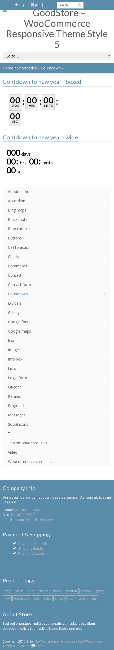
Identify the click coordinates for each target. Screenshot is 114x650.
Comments (17, 265)
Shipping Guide (30, 548)
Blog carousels (20, 228)
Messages (16, 414)
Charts (13, 256)
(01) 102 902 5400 (28, 509)
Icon (11, 340)
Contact (14, 275)
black (19, 591)
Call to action (19, 247)
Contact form (19, 284)
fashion (71, 591)
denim (43, 591)
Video (12, 452)
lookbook (21, 598)
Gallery (14, 312)
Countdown (51, 68)
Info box (15, 359)
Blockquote (18, 219)
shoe (59, 598)
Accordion (16, 200)
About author (19, 191)
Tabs (12, 433)
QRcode (15, 387)
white (83, 598)
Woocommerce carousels (30, 461)
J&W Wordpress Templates (54, 641)
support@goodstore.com (33, 519)
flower (86, 591)
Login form (17, 377)
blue (31, 591)
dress (57, 591)
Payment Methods (33, 543)
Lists (12, 368)
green (100, 591)
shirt (47, 598)
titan (70, 598)
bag (7, 591)
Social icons (18, 424)
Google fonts (19, 321)
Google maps (19, 331)
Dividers (15, 303)
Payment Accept (31, 553)
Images (14, 349)
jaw (7, 598)
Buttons (15, 238)
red (36, 598)
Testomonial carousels (27, 442)
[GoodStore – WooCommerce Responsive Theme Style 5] (57, 28)
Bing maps (17, 210)
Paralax (14, 396)
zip (94, 598)
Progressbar (18, 405)
